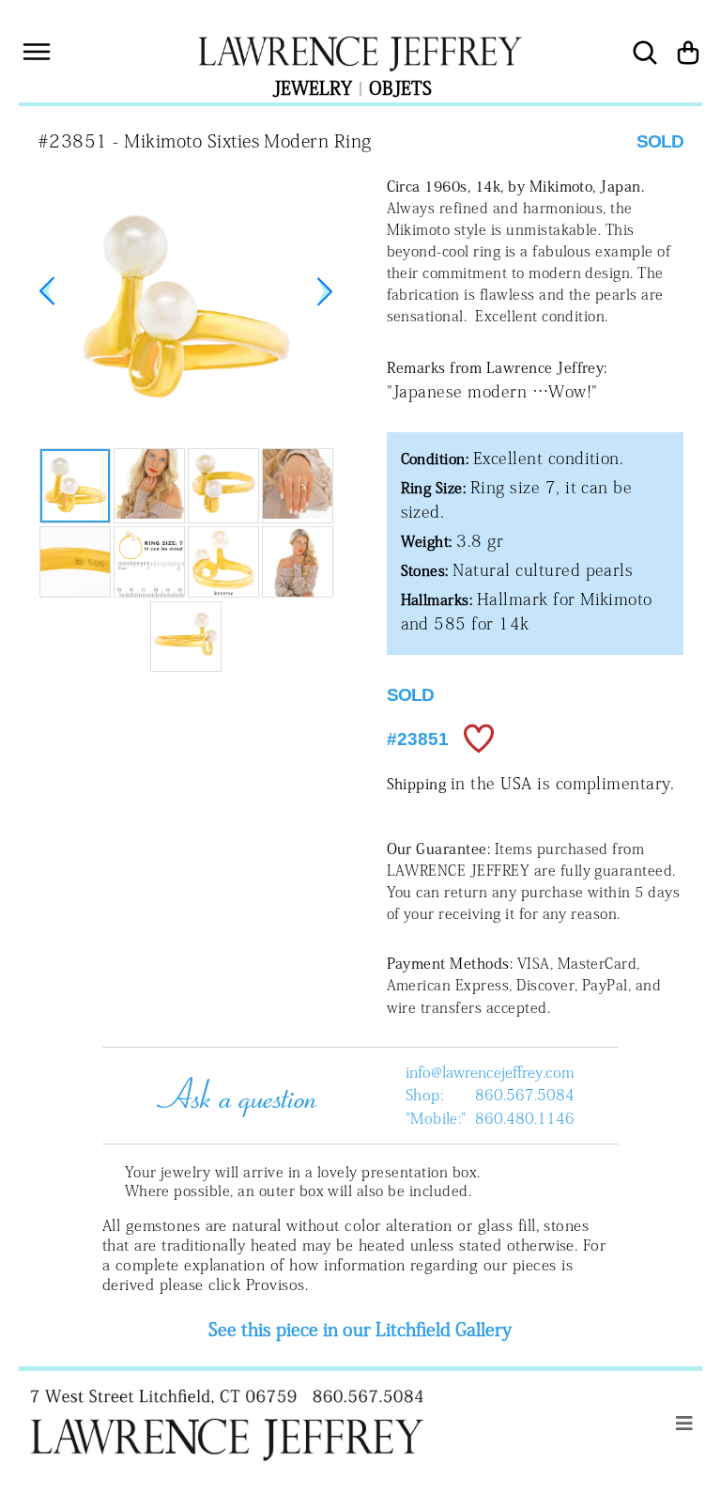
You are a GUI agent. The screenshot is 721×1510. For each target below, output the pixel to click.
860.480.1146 (525, 1118)
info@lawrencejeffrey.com (490, 1072)
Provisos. (277, 1284)
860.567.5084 (525, 1094)
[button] (324, 291)
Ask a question (231, 1094)
